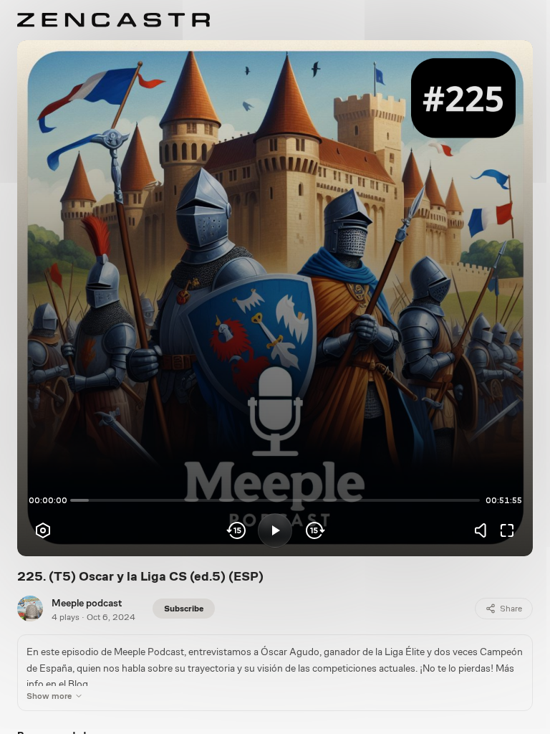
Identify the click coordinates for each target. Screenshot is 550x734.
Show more (49, 696)
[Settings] (43, 530)
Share (511, 609)
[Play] (275, 530)
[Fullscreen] (507, 530)
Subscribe (183, 609)
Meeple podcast (87, 603)
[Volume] (484, 530)
